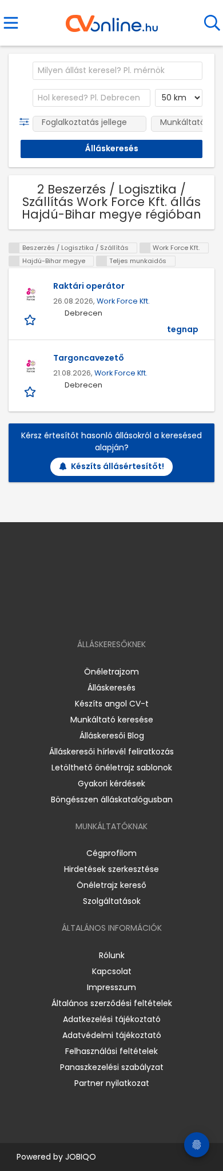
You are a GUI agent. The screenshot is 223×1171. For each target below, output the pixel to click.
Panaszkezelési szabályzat (112, 1067)
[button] (27, 122)
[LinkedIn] (123, 611)
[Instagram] (104, 611)
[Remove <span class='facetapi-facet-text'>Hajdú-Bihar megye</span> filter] (14, 261)
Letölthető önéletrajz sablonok (111, 767)
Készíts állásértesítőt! (117, 466)
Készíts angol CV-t (112, 703)
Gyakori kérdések (111, 783)
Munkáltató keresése (111, 719)
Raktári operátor (89, 286)
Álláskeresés (111, 687)
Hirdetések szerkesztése (111, 869)
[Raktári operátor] (31, 294)
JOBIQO (80, 1156)
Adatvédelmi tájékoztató (111, 1035)
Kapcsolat (112, 971)
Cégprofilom (111, 853)
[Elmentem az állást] (31, 319)
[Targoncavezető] (31, 366)
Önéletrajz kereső (111, 885)
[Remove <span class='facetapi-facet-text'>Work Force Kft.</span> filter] (145, 248)
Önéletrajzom (111, 671)
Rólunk (112, 955)
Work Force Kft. (123, 301)
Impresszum (111, 987)
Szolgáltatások (112, 901)
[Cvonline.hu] (112, 19)
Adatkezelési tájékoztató (112, 1019)
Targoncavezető (88, 358)
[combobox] (117, 71)
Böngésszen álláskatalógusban (112, 799)
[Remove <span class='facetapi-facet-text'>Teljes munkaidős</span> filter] (102, 261)
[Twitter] (140, 611)
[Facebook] (85, 611)
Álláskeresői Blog (111, 735)
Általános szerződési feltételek (111, 1003)
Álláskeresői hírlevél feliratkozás (111, 751)
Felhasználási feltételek (111, 1051)
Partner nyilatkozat (111, 1083)
